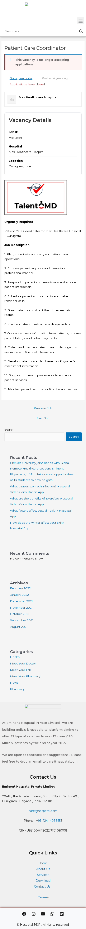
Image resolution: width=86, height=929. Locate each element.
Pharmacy (17, 689)
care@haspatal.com (43, 811)
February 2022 (20, 588)
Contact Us (42, 886)
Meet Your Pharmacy (25, 676)
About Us (43, 869)
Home (43, 863)
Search (9, 429)
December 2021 (21, 601)
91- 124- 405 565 (49, 821)
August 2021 (19, 626)
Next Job (43, 418)
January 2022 (19, 594)
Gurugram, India (21, 78)
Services (43, 875)
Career (42, 897)
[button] (80, 20)
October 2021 (19, 614)
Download (43, 881)
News (14, 682)
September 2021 (21, 620)
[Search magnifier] (81, 31)
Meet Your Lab (20, 670)
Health (15, 657)
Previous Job (43, 408)
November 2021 (21, 607)
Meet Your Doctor (23, 663)
